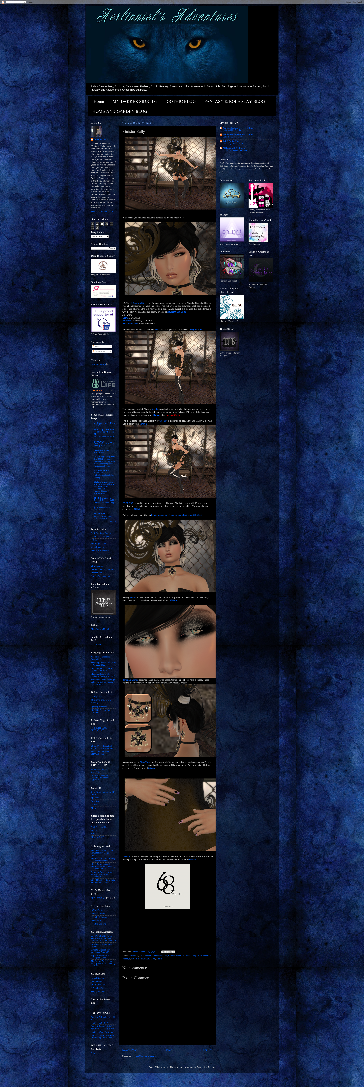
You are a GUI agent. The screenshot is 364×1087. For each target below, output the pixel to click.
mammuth (191, 1067)
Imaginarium (196, 330)
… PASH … (99, 425)
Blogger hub (96, 573)
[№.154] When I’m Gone (102, 1032)
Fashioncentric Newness (101, 471)
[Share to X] (168, 952)
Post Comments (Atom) (145, 1056)
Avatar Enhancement (100, 576)
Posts (97, 346)
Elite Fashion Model (100, 629)
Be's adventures (102, 507)
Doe (157, 330)
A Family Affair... (98, 988)
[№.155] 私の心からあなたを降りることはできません (103, 1027)
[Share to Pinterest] (173, 952)
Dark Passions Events (101, 533)
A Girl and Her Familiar (232, 130)
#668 (93, 834)
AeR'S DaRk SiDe (231, 141)
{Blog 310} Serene (99, 917)
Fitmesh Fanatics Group (102, 569)
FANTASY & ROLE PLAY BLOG (234, 101)
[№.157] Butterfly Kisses (102, 1023)
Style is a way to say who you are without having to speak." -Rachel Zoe (104, 485)
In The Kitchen (97, 910)
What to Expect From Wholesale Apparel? (100, 951)
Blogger (211, 1067)
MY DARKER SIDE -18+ (135, 101)
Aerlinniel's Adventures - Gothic (238, 135)
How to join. (96, 645)
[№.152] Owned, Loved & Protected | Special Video (102, 1036)
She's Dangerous (98, 985)
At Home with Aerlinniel (234, 148)
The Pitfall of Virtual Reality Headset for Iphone (103, 859)
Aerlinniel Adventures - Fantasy (238, 128)
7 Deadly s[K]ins (138, 303)
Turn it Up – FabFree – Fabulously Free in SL (104, 432)
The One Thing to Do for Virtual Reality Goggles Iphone (102, 852)
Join (93, 1053)
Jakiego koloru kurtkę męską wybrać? (103, 517)
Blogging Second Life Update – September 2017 (103, 675)
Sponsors (95, 798)
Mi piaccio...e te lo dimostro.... (99, 771)
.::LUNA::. (127, 856)
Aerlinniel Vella (101, 139)
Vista (153, 959)
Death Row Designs (100, 537)
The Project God (98, 543)
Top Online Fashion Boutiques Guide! (100, 956)
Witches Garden (98, 914)
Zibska (155, 409)
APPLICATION (97, 898)
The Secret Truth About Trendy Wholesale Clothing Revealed (103, 963)
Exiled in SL (100, 514)
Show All (113, 522)
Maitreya (126, 959)
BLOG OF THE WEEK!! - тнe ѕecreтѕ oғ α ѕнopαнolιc (103, 747)
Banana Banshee (130, 680)
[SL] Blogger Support (104, 457)
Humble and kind (98, 924)
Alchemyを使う (98, 837)
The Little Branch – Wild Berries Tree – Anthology (104, 501)
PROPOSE (127, 503)
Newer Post (129, 1050)
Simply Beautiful (98, 992)
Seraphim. (99, 441)
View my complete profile (102, 211)
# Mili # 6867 (99, 452)
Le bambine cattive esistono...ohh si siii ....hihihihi (99, 777)
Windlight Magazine (100, 550)
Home (99, 101)
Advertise (95, 801)
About (93, 808)
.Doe (141, 956)
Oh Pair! (163, 421)
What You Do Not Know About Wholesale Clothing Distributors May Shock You (103, 938)
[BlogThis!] (165, 952)
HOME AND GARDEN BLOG (119, 111)
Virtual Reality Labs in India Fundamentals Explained (103, 881)
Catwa (125, 318)
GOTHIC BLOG (181, 101)
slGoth (94, 540)
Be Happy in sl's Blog (104, 423)
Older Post (206, 1050)
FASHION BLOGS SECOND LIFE (99, 729)
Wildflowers (96, 920)
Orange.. (97, 509)
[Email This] (162, 952)
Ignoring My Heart (99, 707)
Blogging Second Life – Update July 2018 (101, 669)
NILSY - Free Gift (98, 827)
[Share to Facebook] (170, 952)
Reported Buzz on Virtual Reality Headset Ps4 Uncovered (102, 874)
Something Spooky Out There (235, 150)
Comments (99, 351)
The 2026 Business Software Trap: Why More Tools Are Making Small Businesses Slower (104, 462)
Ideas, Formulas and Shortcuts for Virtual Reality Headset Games (103, 866)
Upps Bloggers (97, 547)
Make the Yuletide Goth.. (233, 137)
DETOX (94, 703)
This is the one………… (101, 700)
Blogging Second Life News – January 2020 (103, 664)
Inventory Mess (101, 450)
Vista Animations (130, 324)
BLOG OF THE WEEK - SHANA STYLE (101, 753)
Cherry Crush (97, 696)
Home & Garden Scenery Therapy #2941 (104, 492)
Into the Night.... (98, 981)
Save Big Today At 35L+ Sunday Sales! (104, 444)
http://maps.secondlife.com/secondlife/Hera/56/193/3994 (177, 515)
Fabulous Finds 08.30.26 (104, 436)
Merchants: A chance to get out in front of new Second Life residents (103, 682)
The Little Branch (102, 498)
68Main (148, 956)
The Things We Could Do (233, 143)
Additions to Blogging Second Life (100, 658)
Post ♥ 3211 (96, 830)
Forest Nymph (97, 978)
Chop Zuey (145, 762)
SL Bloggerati (97, 566)
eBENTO (207, 956)
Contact (94, 804)
